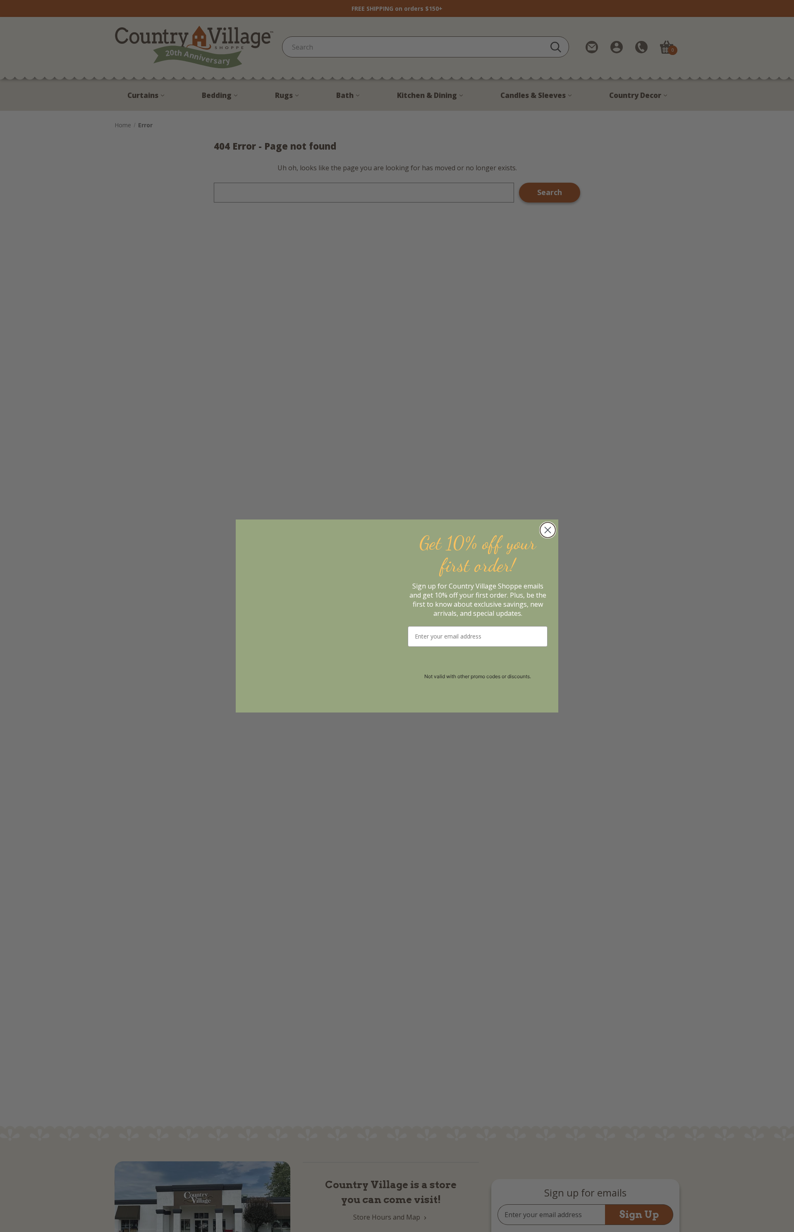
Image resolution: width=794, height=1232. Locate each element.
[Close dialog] (547, 530)
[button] (477, 662)
